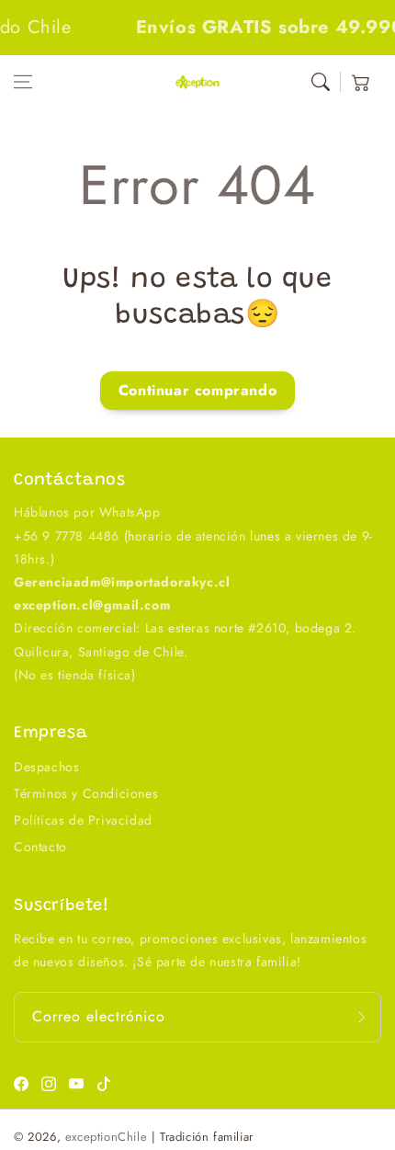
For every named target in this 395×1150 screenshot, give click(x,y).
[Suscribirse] (361, 1017)
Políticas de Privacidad (83, 820)
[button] (23, 82)
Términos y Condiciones (86, 793)
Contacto (40, 846)
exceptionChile (106, 1136)
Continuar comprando (197, 390)
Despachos (46, 766)
